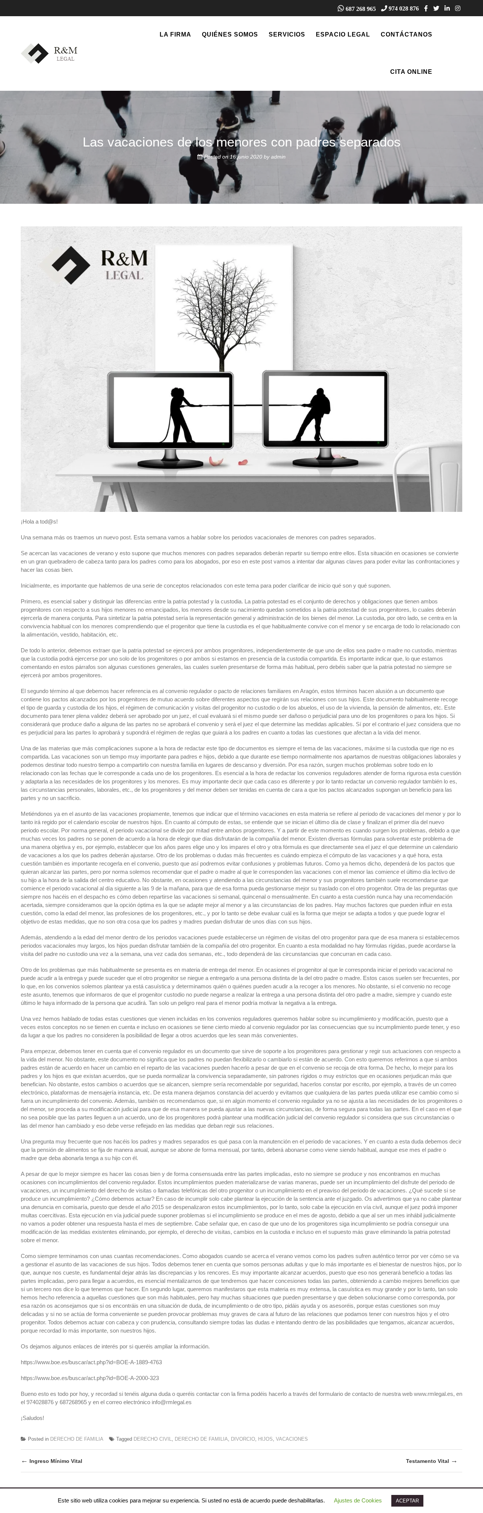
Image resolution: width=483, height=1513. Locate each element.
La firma (175, 34)
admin (278, 157)
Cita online (411, 72)
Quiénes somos (230, 34)
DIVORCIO (243, 1439)
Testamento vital (432, 1460)
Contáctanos (406, 34)
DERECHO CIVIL (153, 1439)
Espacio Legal (343, 34)
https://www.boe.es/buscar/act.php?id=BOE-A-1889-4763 (91, 1362)
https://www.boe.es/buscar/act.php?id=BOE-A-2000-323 (90, 1378)
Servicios (287, 34)
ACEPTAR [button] (407, 1501)
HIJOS (265, 1439)
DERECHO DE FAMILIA (76, 1439)
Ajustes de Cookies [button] (358, 1500)
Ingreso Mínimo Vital (51, 1460)
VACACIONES (292, 1439)
